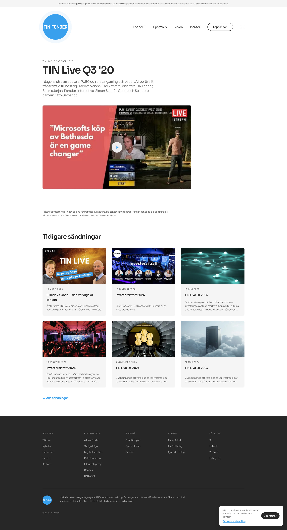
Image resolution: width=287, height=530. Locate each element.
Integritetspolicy (92, 464)
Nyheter (47, 446)
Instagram (214, 458)
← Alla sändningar (55, 398)
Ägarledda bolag (176, 452)
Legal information (93, 452)
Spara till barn (133, 446)
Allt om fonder (91, 440)
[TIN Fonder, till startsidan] (55, 27)
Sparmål (158, 27)
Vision (179, 27)
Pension (130, 452)
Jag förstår (270, 515)
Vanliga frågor (91, 446)
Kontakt (47, 464)
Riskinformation (92, 458)
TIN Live (46, 440)
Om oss (46, 458)
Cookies (88, 470)
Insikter (195, 27)
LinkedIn (213, 446)
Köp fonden (220, 27)
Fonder (138, 27)
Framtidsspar (133, 440)
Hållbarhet (48, 452)
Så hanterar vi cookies (234, 521)
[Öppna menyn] (242, 27)
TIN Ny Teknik (175, 440)
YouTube (213, 452)
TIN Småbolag (175, 446)
